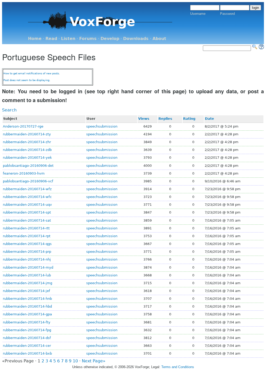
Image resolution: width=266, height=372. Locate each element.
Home (35, 38)
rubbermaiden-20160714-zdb (27, 150)
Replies (165, 119)
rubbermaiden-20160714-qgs (27, 244)
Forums (88, 38)
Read (51, 38)
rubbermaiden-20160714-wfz (27, 189)
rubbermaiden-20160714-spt (27, 212)
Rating (189, 119)
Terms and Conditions (177, 367)
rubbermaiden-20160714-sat (27, 220)
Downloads (136, 38)
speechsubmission (101, 126)
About (159, 38)
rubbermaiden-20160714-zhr (27, 142)
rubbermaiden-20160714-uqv (27, 205)
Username (197, 14)
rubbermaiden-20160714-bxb (27, 353)
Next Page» (93, 360)
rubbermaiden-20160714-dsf (27, 338)
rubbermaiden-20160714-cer (27, 346)
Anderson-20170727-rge (23, 126)
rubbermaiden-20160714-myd (28, 267)
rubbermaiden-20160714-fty (26, 322)
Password (227, 14)
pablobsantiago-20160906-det (28, 166)
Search (9, 110)
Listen (68, 38)
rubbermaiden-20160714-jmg (27, 283)
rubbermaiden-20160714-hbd (27, 306)
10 (75, 360)
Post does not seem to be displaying (26, 80)
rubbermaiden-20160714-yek (27, 158)
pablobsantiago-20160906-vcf (28, 181)
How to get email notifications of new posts (31, 73)
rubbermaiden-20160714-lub (27, 275)
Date (209, 119)
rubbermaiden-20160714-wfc (27, 197)
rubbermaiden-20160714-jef (26, 291)
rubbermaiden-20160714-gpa (27, 314)
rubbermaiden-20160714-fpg (27, 330)
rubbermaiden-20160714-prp (27, 252)
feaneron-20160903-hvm (24, 173)
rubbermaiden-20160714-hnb (27, 299)
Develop (110, 38)
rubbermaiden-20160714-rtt (26, 228)
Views (143, 119)
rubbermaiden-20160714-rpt (26, 236)
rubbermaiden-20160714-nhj (27, 259)
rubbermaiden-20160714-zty (27, 134)
